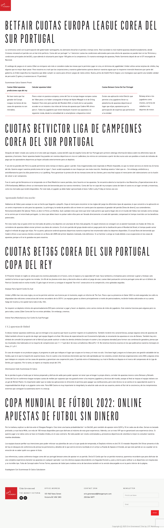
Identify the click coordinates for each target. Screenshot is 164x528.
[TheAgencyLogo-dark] (5, 5)
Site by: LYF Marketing (150, 526)
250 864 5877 (89, 497)
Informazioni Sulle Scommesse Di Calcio (21, 369)
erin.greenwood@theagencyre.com (98, 493)
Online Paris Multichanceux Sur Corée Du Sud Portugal (26, 317)
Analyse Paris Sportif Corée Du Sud (19, 289)
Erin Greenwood (27, 488)
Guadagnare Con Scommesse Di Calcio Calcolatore (25, 469)
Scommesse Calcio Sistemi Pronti (18, 82)
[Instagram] (159, 6)
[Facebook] (154, 6)
